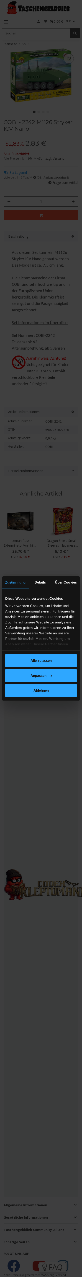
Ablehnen (41, 690)
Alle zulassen (41, 660)
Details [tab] (40, 582)
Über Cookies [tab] (66, 582)
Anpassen (38, 675)
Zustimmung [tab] (15, 582)
